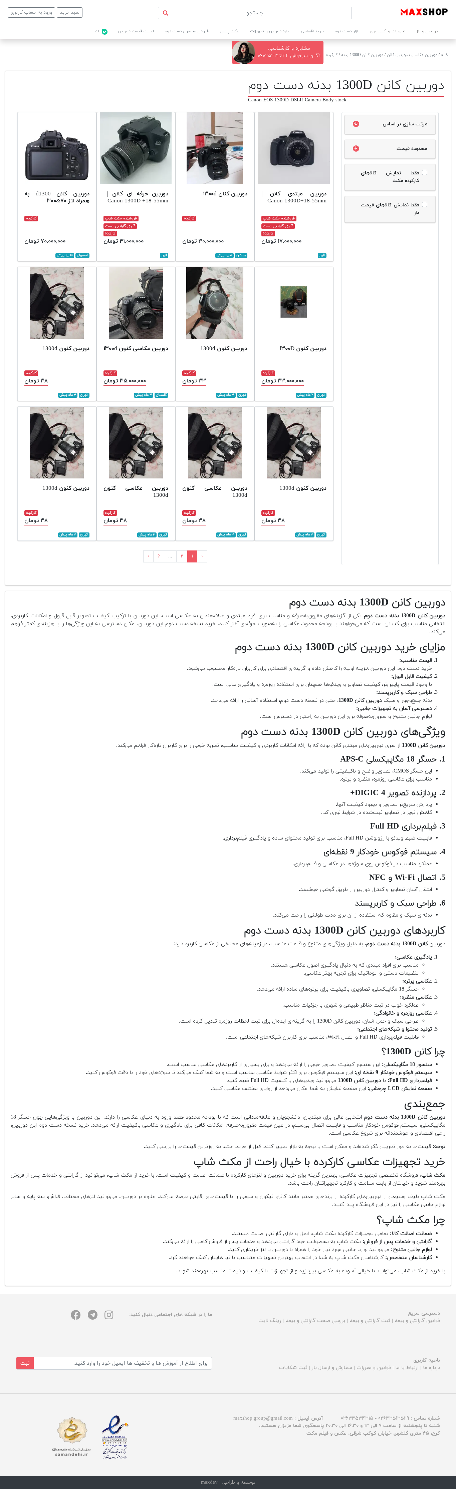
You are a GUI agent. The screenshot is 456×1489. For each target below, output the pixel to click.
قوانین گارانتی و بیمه (417, 1320)
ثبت (25, 1363)
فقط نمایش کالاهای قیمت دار (390, 209)
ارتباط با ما (407, 1367)
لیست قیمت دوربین (136, 31)
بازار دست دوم (347, 31)
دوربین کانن (397, 55)
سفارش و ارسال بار (332, 1367)
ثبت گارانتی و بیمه (370, 1320)
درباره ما (431, 1367)
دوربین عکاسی (424, 55)
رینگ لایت (269, 1320)
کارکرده (331, 55)
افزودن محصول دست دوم (187, 31)
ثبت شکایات (293, 1367)
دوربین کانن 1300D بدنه (362, 55)
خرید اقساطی (312, 31)
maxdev (209, 1482)
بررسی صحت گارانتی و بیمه (315, 1320)
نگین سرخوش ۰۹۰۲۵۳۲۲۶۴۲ (289, 55)
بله (98, 31)
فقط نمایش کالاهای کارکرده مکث (390, 177)
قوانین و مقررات (374, 1367)
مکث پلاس (229, 31)
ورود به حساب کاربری (31, 12)
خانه (444, 55)
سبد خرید (69, 12)
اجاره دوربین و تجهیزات (270, 31)
